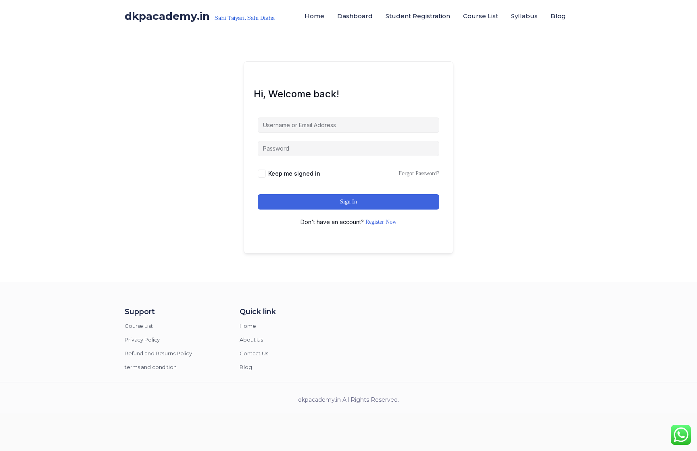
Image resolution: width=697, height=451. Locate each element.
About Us (251, 339)
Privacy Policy (142, 339)
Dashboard (355, 16)
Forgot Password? (419, 173)
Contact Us (254, 353)
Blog (558, 16)
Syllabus (524, 16)
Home (248, 326)
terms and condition (151, 367)
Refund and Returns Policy (158, 353)
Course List (480, 16)
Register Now (380, 222)
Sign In (348, 202)
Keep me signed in (294, 173)
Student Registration (418, 16)
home (314, 16)
